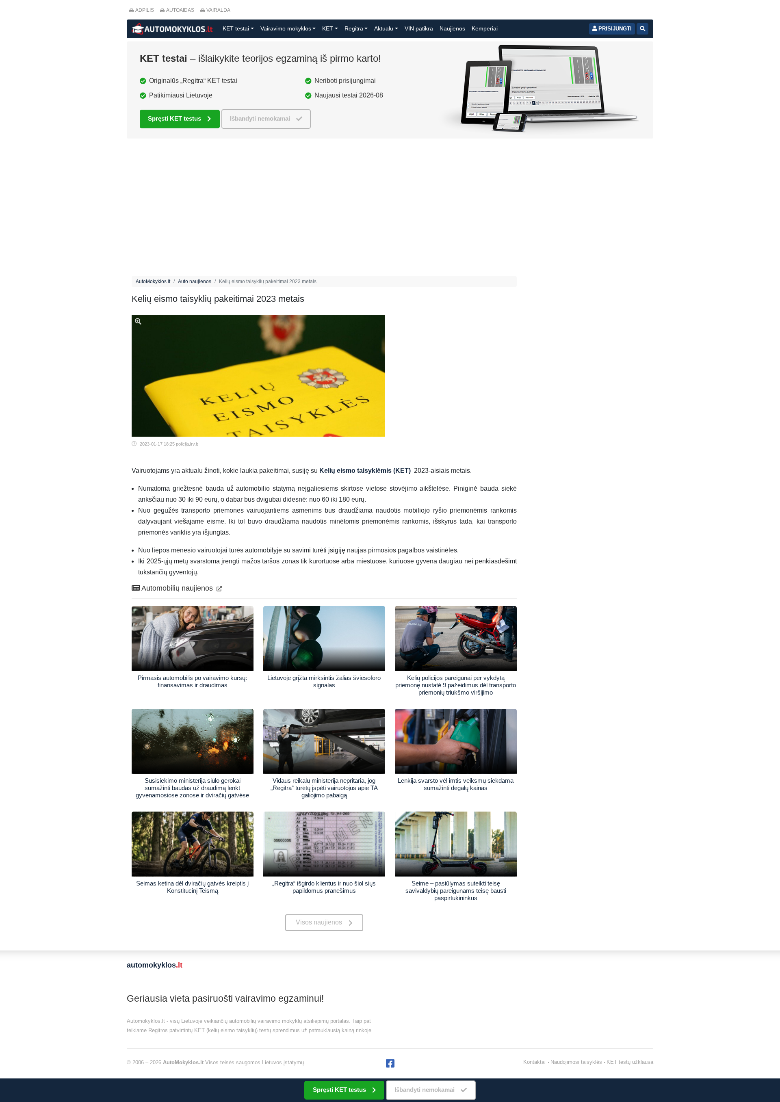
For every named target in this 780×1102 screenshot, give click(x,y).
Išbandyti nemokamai (260, 118)
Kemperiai (485, 28)
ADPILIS (144, 10)
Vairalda (218, 10)
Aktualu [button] (383, 28)
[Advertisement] (324, 209)
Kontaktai (534, 1062)
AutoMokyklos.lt (153, 281)
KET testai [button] (236, 28)
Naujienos (452, 28)
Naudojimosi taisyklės (576, 1062)
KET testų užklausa (630, 1062)
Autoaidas (180, 10)
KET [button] (327, 28)
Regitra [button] (353, 28)
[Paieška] (642, 29)
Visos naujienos (319, 922)
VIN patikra (419, 28)
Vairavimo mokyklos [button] (285, 28)
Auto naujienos (194, 281)
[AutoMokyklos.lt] (172, 29)
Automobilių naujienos (177, 588)
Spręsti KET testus (174, 118)
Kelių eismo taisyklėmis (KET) (365, 470)
